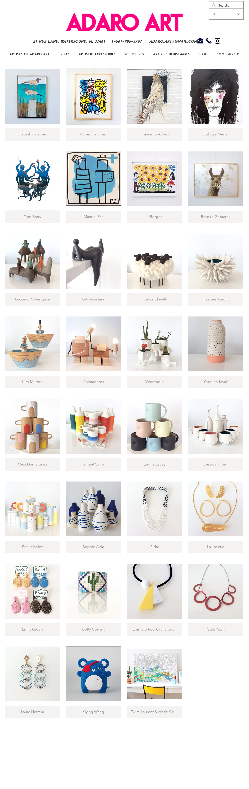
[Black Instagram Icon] (217, 41)
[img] (154, 350)
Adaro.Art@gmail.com (173, 41)
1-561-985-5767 (127, 41)
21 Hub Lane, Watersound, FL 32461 (69, 41)
